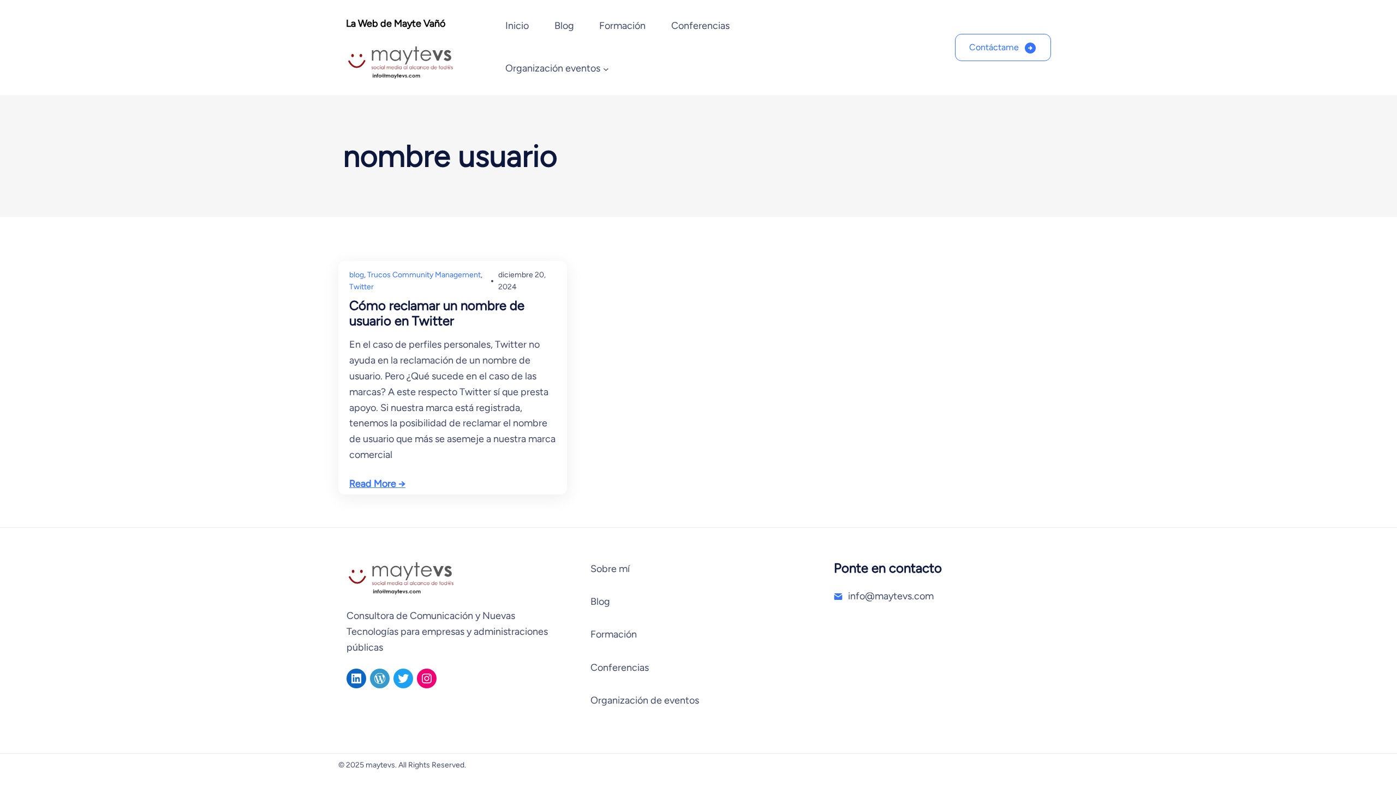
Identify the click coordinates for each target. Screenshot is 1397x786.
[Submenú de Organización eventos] (606, 69)
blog (356, 274)
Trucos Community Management (424, 274)
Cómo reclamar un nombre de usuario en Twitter (436, 313)
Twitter (361, 286)
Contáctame (994, 47)
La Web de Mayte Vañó (395, 23)
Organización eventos (552, 68)
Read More (372, 484)
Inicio (517, 26)
